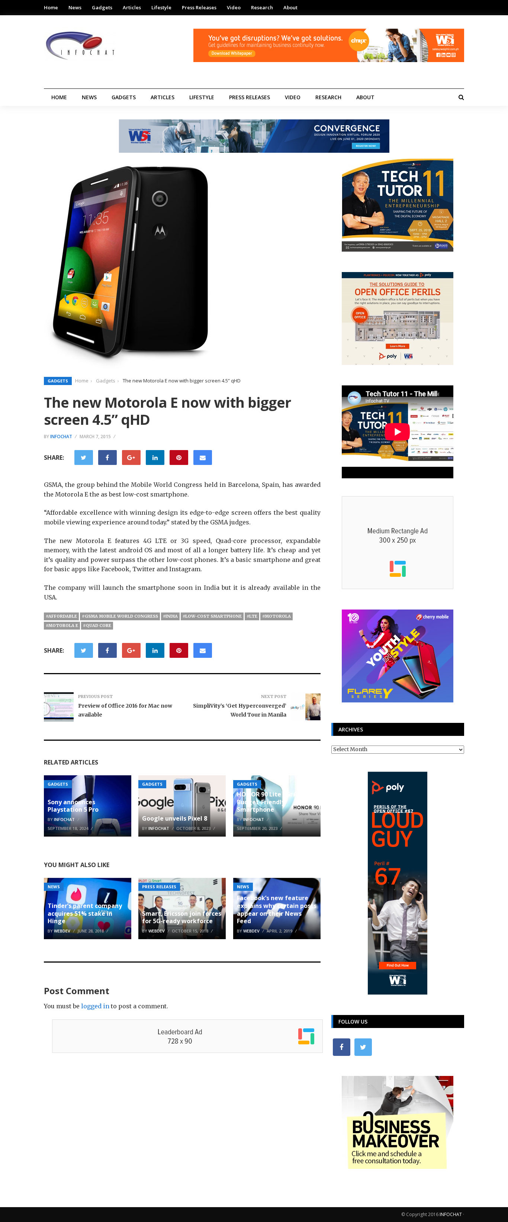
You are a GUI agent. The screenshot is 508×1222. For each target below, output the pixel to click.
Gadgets (102, 7)
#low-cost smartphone (212, 616)
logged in (95, 1006)
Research (262, 7)
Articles (132, 7)
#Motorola (276, 616)
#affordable (61, 616)
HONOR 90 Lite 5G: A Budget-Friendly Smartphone (267, 802)
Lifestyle (161, 7)
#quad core (97, 625)
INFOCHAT (451, 1214)
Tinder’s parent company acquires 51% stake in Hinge (85, 913)
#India (170, 616)
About (290, 7)
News (74, 7)
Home (51, 7)
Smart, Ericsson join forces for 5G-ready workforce (181, 917)
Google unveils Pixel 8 (174, 818)
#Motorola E (62, 625)
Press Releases (199, 7)
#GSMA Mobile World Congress (120, 616)
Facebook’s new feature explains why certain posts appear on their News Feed (276, 909)
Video (234, 7)
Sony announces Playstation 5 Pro (73, 806)
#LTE (252, 616)
